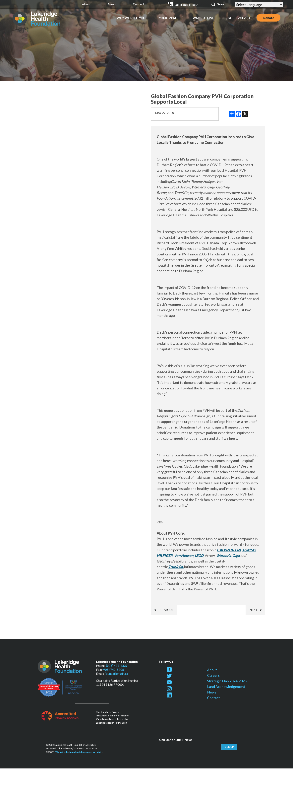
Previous (165, 610)
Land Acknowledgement (226, 686)
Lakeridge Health (186, 4)
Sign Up (229, 746)
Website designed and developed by (78, 752)
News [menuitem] (112, 4)
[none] (131, 17)
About (212, 670)
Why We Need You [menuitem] (131, 18)
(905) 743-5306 (113, 669)
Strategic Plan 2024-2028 (227, 681)
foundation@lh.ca (116, 673)
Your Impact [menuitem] (169, 18)
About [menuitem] (86, 4)
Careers (213, 675)
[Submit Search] (213, 4)
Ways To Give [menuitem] (203, 18)
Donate (268, 18)
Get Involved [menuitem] (239, 18)
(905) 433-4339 (117, 665)
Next (254, 610)
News (211, 692)
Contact (213, 697)
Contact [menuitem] (138, 4)
